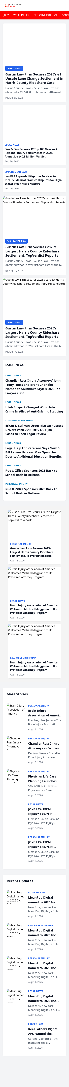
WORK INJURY (21, 15)
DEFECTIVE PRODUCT (45, 15)
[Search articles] (64, 4)
